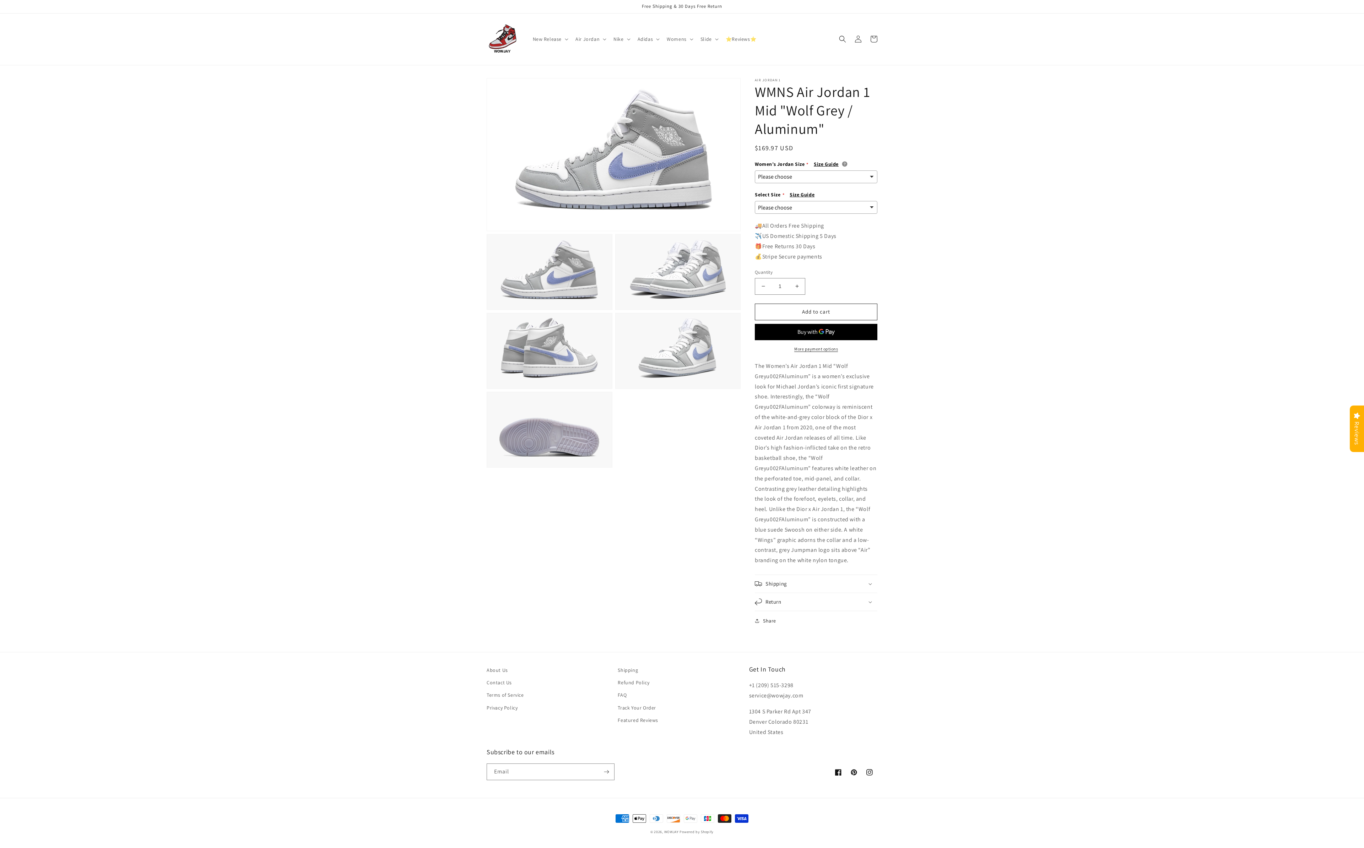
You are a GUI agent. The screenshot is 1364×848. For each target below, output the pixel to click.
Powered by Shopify (697, 832)
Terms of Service (505, 695)
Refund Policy (633, 682)
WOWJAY (671, 832)
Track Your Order (637, 708)
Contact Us (499, 682)
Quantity (764, 272)
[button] (550, 39)
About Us (497, 670)
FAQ (622, 695)
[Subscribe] (606, 771)
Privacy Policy (502, 708)
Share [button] (769, 621)
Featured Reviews (638, 720)
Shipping (628, 670)
